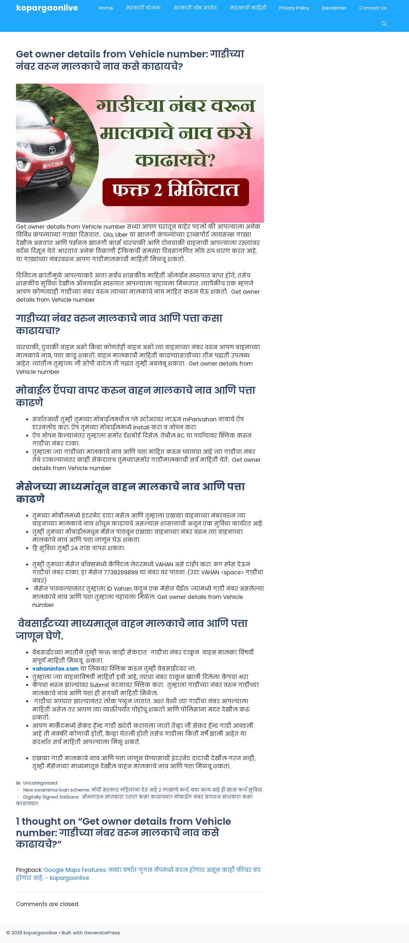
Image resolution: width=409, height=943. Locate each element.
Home (106, 7)
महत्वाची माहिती (248, 7)
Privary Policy (294, 7)
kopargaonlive (47, 7)
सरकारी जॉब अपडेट (195, 7)
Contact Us (373, 7)
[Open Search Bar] (384, 24)
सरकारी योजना (143, 7)
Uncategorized (40, 783)
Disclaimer (334, 7)
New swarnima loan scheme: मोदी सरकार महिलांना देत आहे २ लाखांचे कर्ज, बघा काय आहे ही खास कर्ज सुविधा (142, 790)
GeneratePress (102, 932)
